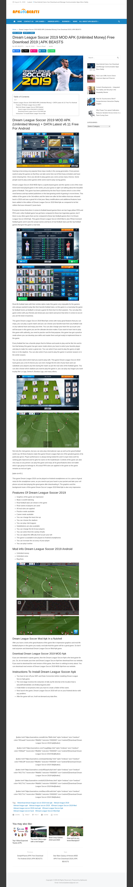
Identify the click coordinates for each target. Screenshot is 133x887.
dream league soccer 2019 (40, 805)
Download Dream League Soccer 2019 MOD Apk (32, 111)
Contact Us (28, 21)
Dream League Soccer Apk (53, 808)
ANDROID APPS (53, 21)
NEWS (75, 21)
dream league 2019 (62, 803)
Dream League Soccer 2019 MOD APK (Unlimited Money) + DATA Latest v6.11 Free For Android (45, 102)
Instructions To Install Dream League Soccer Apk (31, 113)
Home (19, 21)
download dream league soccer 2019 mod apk (35, 803)
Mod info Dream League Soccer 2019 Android (29, 107)
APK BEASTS (19, 46)
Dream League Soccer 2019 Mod (64, 805)
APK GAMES (39, 21)
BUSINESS (65, 21)
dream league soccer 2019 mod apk (27, 808)
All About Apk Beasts (88, 21)
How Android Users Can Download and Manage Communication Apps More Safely (61, 2)
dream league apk (21, 805)
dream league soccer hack (24, 811)
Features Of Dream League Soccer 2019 (28, 105)
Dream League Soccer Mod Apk (48, 811)
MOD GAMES (17, 33)
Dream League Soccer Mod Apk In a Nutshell (30, 109)
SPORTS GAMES (29, 33)
